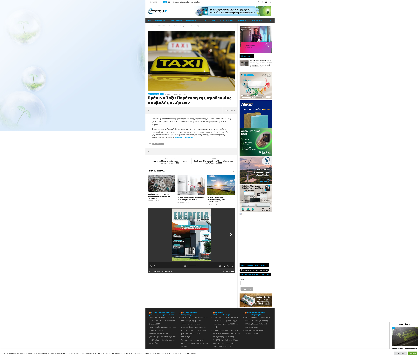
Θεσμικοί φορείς (227, 21)
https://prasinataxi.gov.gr (183, 138)
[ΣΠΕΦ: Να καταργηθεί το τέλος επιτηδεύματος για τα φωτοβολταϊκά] (221, 185)
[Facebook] (258, 2)
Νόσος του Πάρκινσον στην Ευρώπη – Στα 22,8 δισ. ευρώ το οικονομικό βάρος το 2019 (162, 320)
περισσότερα (229, 110)
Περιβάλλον (191, 21)
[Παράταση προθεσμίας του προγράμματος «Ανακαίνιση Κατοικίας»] (161, 183)
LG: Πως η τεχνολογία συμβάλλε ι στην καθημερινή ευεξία (191, 198)
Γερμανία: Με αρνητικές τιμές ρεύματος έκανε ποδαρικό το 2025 (169, 161)
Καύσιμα (167, 2)
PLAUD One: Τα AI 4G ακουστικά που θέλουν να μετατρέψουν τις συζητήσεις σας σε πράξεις (194, 320)
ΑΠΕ (213, 21)
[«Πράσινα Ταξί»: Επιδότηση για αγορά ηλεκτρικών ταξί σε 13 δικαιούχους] (405, 336)
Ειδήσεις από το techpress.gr (189, 314)
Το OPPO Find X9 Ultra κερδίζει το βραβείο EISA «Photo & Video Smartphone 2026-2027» (225, 343)
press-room (178, 94)
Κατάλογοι (242, 21)
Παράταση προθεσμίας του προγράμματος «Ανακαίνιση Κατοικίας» (159, 196)
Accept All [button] (413, 353)
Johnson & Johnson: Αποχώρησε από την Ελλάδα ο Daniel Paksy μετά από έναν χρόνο (162, 340)
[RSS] (270, 2)
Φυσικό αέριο (176, 21)
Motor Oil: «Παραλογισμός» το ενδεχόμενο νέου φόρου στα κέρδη (187, 2)
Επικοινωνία (256, 21)
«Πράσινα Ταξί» (158, 143)
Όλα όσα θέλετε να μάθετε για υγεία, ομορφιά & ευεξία (162, 314)
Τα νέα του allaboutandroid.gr (221, 314)
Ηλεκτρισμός (160, 21)
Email (242, 279)
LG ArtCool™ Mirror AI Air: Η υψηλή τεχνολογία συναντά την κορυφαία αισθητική (261, 63)
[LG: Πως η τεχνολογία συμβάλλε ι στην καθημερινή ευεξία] (191, 185)
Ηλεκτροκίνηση (153, 94)
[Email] (266, 2)
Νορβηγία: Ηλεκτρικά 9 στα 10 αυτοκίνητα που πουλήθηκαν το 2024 (213, 161)
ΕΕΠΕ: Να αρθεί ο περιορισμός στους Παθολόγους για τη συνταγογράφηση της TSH (162, 330)
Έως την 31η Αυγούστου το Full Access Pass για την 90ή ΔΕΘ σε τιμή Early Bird (194, 343)
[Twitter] (262, 2)
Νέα (149, 21)
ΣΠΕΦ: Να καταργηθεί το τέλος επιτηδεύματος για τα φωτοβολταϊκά (219, 199)
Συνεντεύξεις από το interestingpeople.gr (255, 314)
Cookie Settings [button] (401, 353)
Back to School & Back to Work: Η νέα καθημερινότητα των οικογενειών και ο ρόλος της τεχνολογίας (226, 333)
